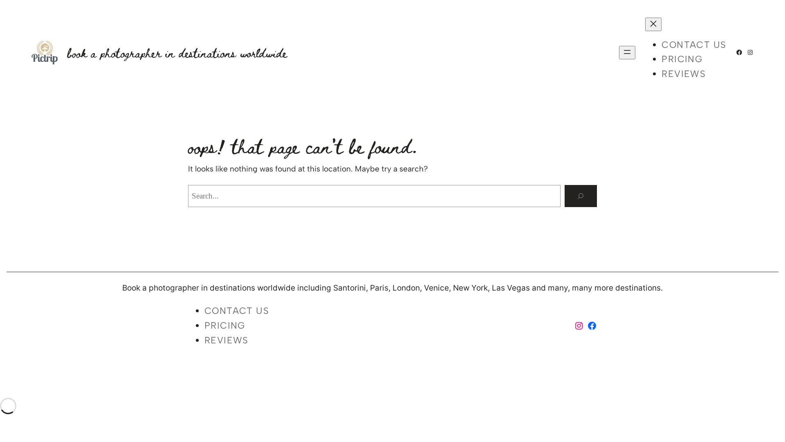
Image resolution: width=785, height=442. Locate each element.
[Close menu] (653, 24)
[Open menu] (627, 52)
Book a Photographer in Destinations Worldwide (177, 53)
